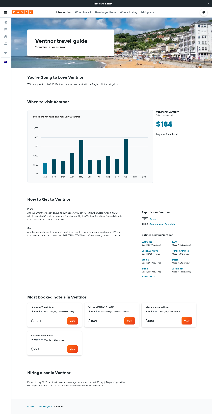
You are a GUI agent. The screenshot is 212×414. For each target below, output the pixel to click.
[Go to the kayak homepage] (22, 12)
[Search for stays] (5, 29)
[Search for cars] (5, 36)
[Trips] (5, 53)
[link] (72, 321)
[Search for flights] (5, 22)
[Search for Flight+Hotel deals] (5, 43)
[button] (208, 3)
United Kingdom (45, 406)
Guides (30, 406)
